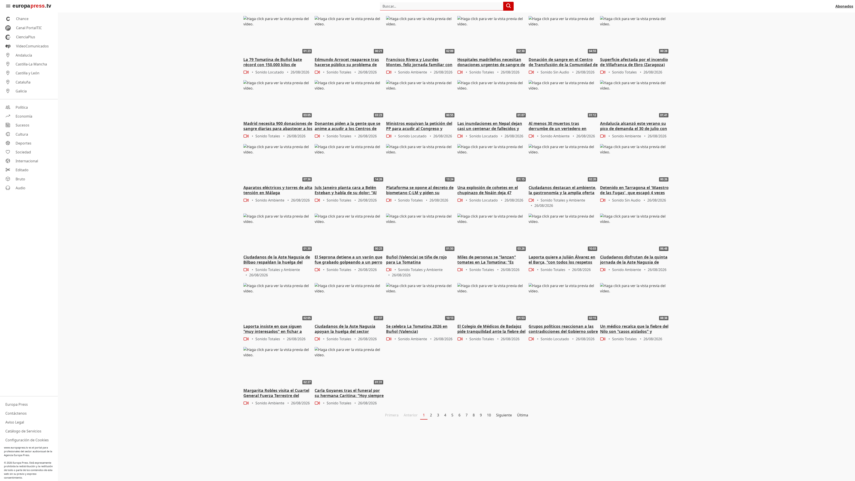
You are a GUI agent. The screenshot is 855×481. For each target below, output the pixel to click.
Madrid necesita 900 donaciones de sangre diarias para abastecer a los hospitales (277, 126)
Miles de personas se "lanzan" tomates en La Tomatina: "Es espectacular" (486, 260)
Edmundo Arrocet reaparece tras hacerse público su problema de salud (347, 62)
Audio (20, 187)
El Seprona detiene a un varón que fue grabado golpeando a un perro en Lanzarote (348, 260)
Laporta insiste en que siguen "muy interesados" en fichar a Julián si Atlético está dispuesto (274, 329)
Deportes (23, 143)
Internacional (27, 161)
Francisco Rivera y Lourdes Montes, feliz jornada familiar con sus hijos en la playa (419, 62)
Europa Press (16, 404)
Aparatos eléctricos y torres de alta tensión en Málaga (277, 190)
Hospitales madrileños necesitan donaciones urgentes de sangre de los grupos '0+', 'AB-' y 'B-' (491, 62)
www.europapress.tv (16, 447)
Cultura (22, 134)
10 (489, 415)
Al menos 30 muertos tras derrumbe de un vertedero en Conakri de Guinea (557, 126)
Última (522, 415)
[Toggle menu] (8, 6)
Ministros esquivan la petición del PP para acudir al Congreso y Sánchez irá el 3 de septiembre (419, 126)
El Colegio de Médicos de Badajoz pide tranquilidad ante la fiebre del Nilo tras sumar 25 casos (491, 329)
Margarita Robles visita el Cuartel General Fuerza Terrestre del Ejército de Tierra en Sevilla (276, 393)
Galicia (21, 91)
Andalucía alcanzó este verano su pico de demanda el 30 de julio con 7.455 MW (633, 126)
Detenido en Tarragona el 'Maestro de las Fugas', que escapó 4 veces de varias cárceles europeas (634, 190)
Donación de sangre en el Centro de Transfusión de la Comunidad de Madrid (563, 62)
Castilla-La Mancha (31, 64)
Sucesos (22, 125)
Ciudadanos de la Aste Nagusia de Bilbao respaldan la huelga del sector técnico (276, 260)
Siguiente (504, 415)
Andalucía (24, 55)
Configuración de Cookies (27, 440)
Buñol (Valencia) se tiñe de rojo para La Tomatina (416, 260)
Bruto (20, 179)
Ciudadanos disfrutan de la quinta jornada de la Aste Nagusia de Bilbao (634, 260)
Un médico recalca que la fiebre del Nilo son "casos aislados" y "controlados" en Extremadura (634, 329)
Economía (24, 116)
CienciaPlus (25, 37)
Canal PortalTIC (29, 27)
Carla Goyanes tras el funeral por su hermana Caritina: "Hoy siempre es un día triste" (349, 393)
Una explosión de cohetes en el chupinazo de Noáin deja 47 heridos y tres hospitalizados (487, 190)
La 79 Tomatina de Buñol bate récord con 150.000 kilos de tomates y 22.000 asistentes (272, 62)
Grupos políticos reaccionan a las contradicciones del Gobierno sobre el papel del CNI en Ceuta (563, 329)
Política (22, 107)
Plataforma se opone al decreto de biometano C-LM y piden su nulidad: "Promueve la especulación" (420, 190)
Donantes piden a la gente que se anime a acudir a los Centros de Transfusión (347, 126)
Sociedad (23, 152)
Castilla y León (27, 73)
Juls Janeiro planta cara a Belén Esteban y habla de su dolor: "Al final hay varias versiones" (346, 190)
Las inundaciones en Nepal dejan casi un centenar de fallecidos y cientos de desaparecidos (489, 126)
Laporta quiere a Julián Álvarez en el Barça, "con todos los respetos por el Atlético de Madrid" (562, 260)
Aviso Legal (14, 422)
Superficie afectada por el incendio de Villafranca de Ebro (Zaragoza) (634, 62)
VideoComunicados (32, 46)
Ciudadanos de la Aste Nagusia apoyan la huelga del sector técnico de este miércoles (345, 329)
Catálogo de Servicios (23, 431)
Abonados (844, 6)
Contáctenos (16, 413)
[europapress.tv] (31, 6)
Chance (22, 18)
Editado (22, 170)
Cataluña (23, 82)
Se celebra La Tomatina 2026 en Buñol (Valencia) (417, 329)
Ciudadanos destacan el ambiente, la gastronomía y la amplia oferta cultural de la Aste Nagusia (562, 190)
